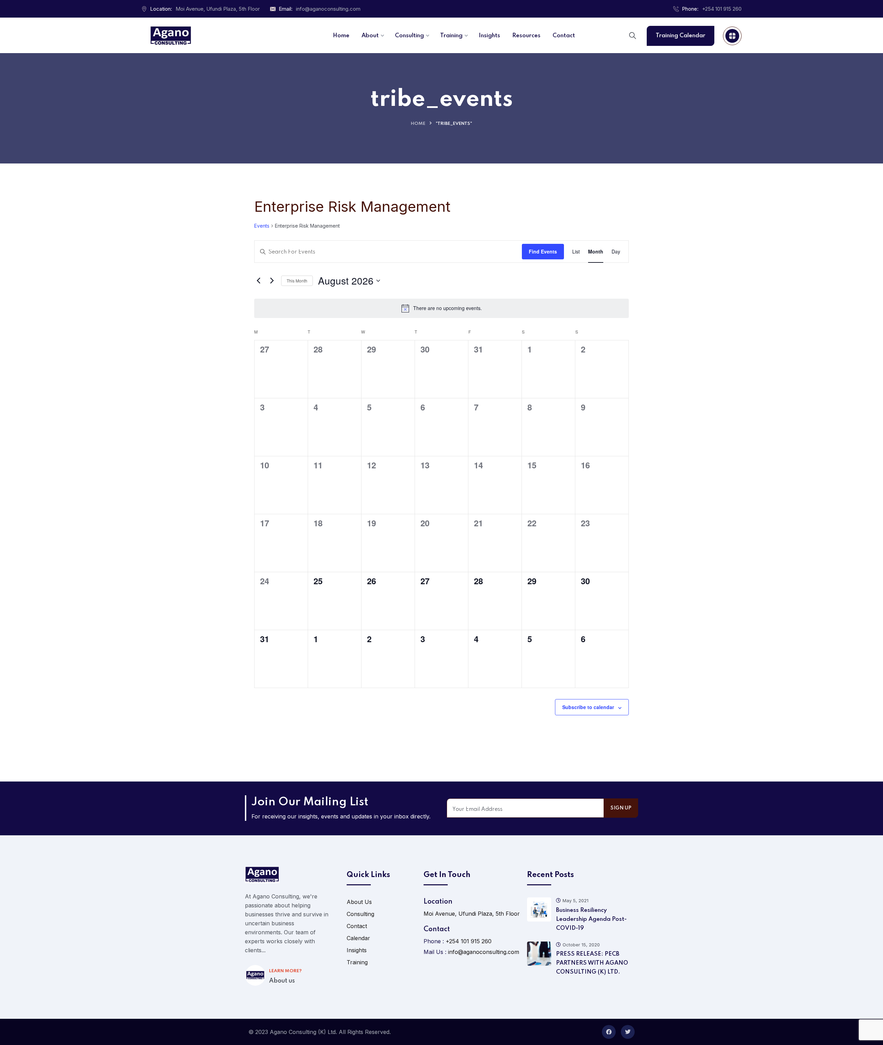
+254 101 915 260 (722, 9)
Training (357, 962)
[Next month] (272, 281)
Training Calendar (680, 36)
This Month (297, 280)
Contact (357, 926)
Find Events (543, 251)
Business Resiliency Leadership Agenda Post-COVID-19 (591, 919)
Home (418, 123)
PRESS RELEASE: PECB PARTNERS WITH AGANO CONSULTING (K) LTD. (592, 963)
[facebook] (609, 1032)
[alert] (441, 308)
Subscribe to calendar (588, 707)
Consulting (360, 913)
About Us (359, 901)
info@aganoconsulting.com (328, 9)
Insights (357, 950)
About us (282, 981)
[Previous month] (258, 281)
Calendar (358, 938)
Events (261, 226)
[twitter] (628, 1032)
